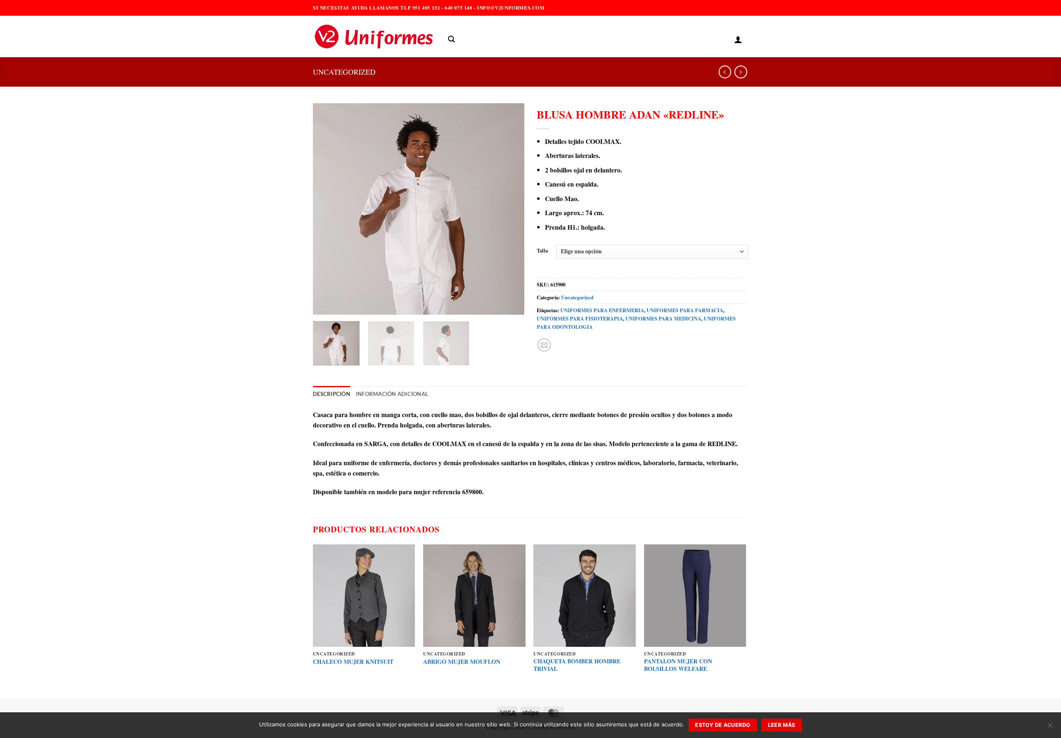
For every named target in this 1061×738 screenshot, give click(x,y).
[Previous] (327, 209)
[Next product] (725, 72)
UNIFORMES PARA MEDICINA (663, 318)
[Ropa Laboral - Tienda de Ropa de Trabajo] (374, 36)
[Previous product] (740, 72)
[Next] (509, 209)
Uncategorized (344, 72)
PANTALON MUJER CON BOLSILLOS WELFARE (678, 665)
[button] (451, 39)
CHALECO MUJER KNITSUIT (353, 661)
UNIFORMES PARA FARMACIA (685, 310)
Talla (542, 250)
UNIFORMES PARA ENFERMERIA (602, 310)
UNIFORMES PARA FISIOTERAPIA (580, 318)
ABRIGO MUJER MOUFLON (461, 661)
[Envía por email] (544, 345)
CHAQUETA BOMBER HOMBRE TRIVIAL (576, 665)
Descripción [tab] (331, 394)
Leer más (781, 725)
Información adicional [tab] (392, 394)
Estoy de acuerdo (722, 725)
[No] (1050, 727)
